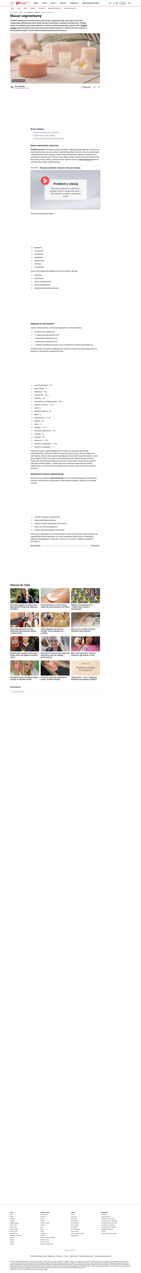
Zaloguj (123, 3)
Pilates (42, 1229)
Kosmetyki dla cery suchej (108, 1218)
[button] (115, 3)
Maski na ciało (13, 1231)
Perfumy (103, 1231)
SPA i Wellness (13, 1233)
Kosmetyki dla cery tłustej (108, 1225)
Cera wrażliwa (74, 1221)
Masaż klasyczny (85, 159)
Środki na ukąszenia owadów (109, 1233)
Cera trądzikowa (75, 1223)
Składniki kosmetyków (107, 1229)
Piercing (12, 1242)
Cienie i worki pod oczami (77, 1233)
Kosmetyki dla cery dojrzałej (108, 1227)
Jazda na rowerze (45, 1223)
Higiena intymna (14, 1229)
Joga (41, 1227)
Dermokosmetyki (105, 1216)
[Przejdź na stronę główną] (12, 4)
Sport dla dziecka (44, 1242)
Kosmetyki (74, 3)
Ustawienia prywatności (102, 1256)
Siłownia (42, 1235)
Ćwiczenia (43, 1216)
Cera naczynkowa (75, 1229)
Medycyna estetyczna (90, 3)
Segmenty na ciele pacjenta (44, 135)
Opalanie (12, 1237)
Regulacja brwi (74, 1235)
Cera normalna (75, 1231)
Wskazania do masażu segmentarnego (49, 138)
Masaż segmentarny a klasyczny (46, 132)
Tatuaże (12, 1244)
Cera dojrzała (74, 1227)
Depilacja (12, 1221)
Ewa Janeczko (20, 86)
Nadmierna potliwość (15, 1235)
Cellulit (11, 1216)
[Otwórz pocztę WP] (110, 3)
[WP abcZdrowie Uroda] (24, 3)
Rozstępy (12, 1218)
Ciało (44, 3)
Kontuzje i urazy (44, 1239)
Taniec (42, 1231)
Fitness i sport (44, 1214)
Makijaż (63, 3)
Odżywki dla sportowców (46, 1244)
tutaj (46, 1269)
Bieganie (42, 1221)
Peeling (12, 1239)
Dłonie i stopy (13, 1225)
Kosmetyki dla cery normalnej (109, 1223)
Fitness (42, 1218)
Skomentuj (86, 87)
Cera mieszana (75, 1225)
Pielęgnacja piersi (14, 1223)
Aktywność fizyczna (70, 8)
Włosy (53, 3)
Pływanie (42, 1225)
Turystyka (42, 1233)
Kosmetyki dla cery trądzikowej (109, 1221)
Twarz (35, 3)
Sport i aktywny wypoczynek (47, 1237)
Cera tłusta (74, 1218)
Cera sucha (74, 1216)
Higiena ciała (13, 1227)
